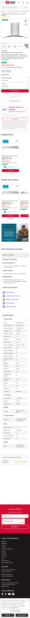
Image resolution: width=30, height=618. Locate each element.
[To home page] (10, 2)
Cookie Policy (15, 607)
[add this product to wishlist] (25, 24)
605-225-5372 (8, 574)
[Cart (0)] (27, 2)
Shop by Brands (5, 560)
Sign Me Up (15, 526)
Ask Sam (15, 119)
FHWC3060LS (8, 71)
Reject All (8, 615)
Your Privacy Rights (15, 610)
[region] (15, 608)
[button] (2, 2)
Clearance (4, 547)
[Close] (28, 600)
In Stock (3, 545)
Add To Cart (15, 90)
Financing (4, 553)
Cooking (9, 11)
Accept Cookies (22, 615)
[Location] (19, 2)
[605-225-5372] (23, 2)
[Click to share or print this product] (25, 20)
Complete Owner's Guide (12, 296)
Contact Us (4, 555)
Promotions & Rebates (7, 549)
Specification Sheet (11, 306)
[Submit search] (26, 7)
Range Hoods (16, 11)
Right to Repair (10, 292)
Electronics (4, 543)
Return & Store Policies (7, 562)
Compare (11, 173)
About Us (4, 556)
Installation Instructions (12, 299)
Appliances (3, 11)
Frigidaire (9, 70)
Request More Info (15, 101)
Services (3, 551)
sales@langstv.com (9, 576)
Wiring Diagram (10, 303)
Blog (3, 558)
